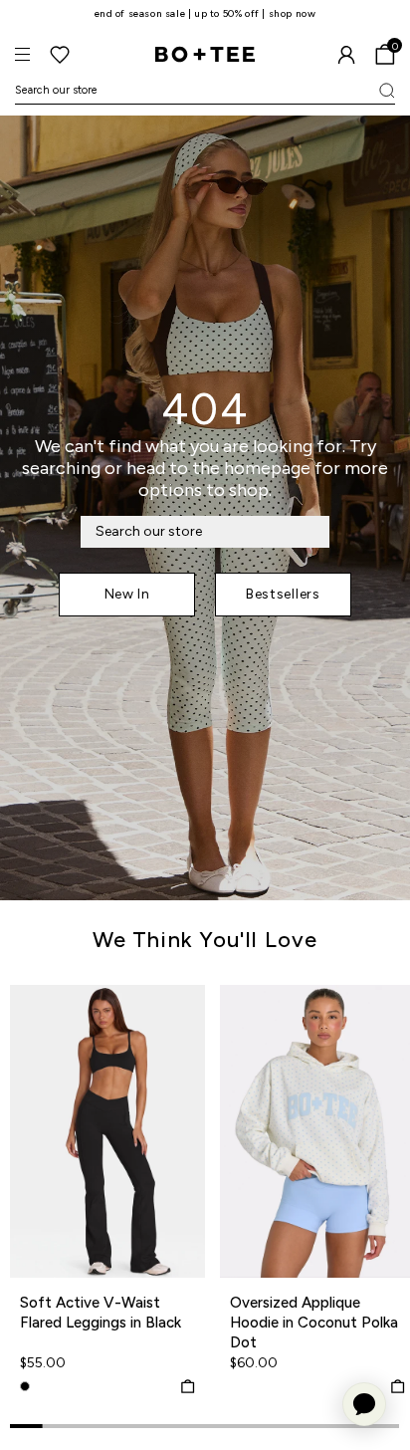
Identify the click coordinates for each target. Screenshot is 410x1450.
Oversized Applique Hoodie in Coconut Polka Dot (314, 1322)
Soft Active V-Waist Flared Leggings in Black (100, 1312)
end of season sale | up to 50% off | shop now (205, 13)
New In (127, 594)
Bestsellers (283, 594)
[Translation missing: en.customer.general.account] (346, 55)
